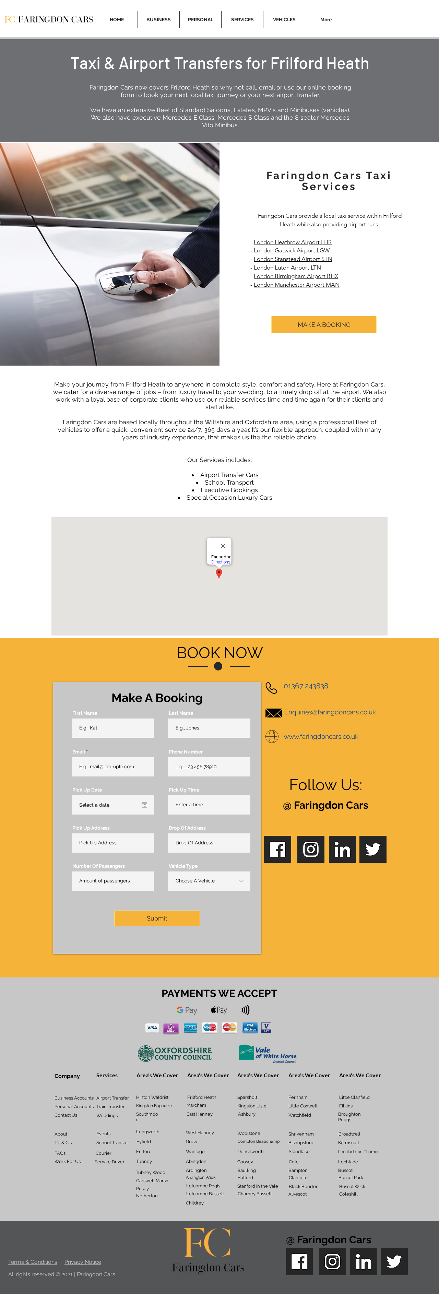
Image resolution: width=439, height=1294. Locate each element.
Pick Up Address (91, 828)
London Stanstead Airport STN (293, 259)
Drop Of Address (187, 828)
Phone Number (186, 751)
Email (78, 751)
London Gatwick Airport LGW (292, 250)
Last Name (181, 713)
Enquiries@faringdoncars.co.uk (330, 712)
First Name (84, 713)
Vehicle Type (183, 866)
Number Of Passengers (98, 866)
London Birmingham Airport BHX (296, 276)
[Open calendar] (144, 805)
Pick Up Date (87, 789)
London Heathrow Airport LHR (293, 242)
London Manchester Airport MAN (297, 284)
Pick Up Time (184, 789)
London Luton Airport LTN (287, 267)
